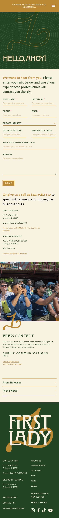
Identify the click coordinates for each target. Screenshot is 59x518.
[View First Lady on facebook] (38, 510)
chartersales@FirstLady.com (15, 254)
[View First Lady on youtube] (50, 510)
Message (7, 154)
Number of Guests (42, 131)
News (33, 476)
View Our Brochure (14, 508)
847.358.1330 (9, 249)
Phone (7, 111)
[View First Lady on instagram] (33, 510)
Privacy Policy (39, 503)
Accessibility (10, 497)
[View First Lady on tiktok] (44, 510)
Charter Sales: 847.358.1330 (15, 223)
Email (36, 111)
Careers (34, 486)
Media (33, 481)
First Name (10, 99)
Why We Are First (38, 466)
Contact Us (9, 503)
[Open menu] (53, 6)
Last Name (38, 99)
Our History (36, 471)
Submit (8, 183)
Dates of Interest (13, 131)
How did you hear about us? (19, 143)
